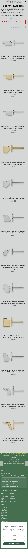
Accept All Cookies (14, 543)
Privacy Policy (20, 531)
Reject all (14, 539)
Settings (14, 535)
